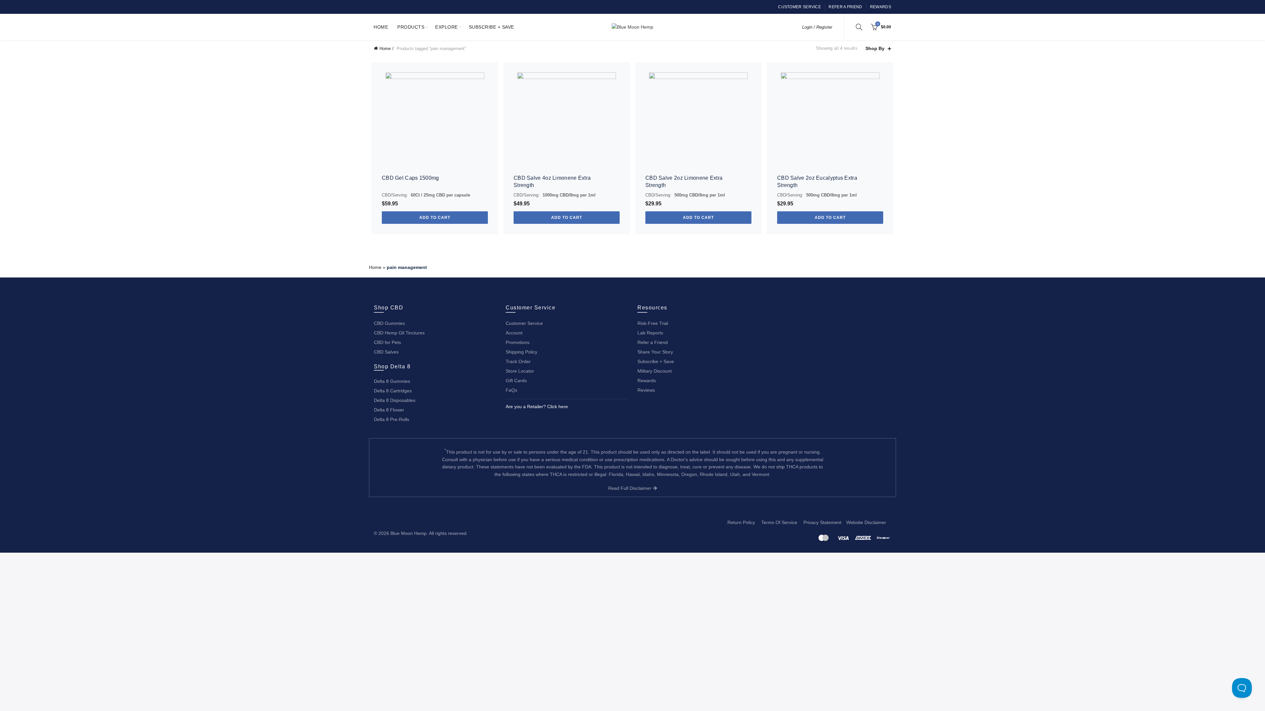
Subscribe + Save (491, 27)
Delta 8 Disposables (394, 400)
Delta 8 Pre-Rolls (391, 419)
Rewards (880, 7)
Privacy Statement (822, 522)
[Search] (859, 27)
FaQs (511, 390)
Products (410, 27)
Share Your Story (655, 352)
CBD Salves (386, 352)
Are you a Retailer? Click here (537, 406)
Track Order (518, 361)
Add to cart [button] (434, 217)
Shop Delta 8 (392, 366)
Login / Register (817, 27)
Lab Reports (650, 332)
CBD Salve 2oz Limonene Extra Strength (683, 181)
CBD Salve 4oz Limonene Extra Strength (552, 181)
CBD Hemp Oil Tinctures (399, 332)
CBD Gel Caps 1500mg (410, 178)
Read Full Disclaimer (630, 488)
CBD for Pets (387, 342)
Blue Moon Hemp (408, 533)
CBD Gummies (389, 323)
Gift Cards (516, 380)
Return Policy (741, 522)
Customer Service (799, 7)
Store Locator (520, 371)
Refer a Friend (845, 7)
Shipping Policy (521, 352)
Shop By (875, 48)
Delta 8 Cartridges (393, 390)
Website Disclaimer (866, 522)
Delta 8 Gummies (392, 381)
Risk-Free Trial (652, 323)
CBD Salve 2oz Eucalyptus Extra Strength (817, 181)
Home (381, 27)
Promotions (517, 342)
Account (514, 332)
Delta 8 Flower (389, 409)
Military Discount (654, 371)
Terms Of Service (779, 522)
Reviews (646, 390)
